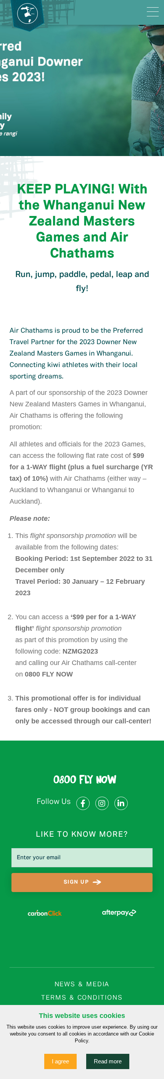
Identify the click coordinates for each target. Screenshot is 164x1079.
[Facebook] (83, 803)
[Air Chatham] (38, 12)
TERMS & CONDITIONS (81, 998)
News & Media (82, 984)
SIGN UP (76, 882)
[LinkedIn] (121, 803)
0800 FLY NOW (84, 781)
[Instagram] (102, 803)
